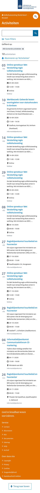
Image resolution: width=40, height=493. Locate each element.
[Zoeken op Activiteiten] (35, 33)
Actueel (5, 18)
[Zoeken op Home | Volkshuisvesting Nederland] (35, 16)
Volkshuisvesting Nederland (15, 15)
